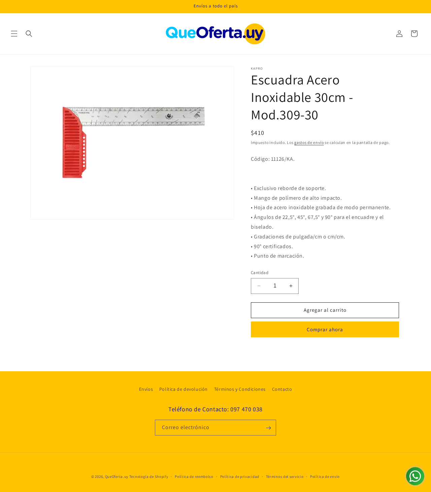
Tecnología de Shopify (148, 476)
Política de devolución (183, 389)
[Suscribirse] (268, 428)
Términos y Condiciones (240, 389)
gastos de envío (309, 142)
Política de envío (325, 476)
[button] (14, 33)
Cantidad (259, 272)
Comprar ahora (325, 329)
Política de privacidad (239, 476)
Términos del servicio (285, 476)
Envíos (146, 389)
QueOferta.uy (116, 476)
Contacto (282, 389)
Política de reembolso (194, 476)
